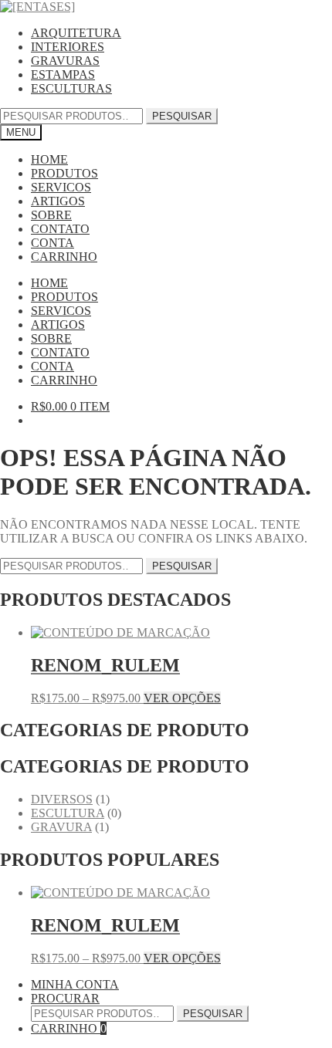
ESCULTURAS (71, 88)
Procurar (65, 998)
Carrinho (69, 1028)
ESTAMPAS (63, 74)
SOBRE (51, 214)
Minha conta (75, 984)
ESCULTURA (67, 813)
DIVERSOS (62, 799)
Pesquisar (182, 116)
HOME (49, 159)
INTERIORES (67, 46)
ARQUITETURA (76, 32)
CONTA (52, 242)
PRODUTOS (64, 173)
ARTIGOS (58, 201)
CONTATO (60, 228)
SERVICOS (61, 187)
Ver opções (182, 698)
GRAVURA (61, 826)
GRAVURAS (65, 60)
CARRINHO (64, 256)
